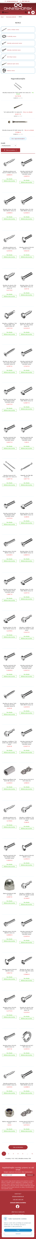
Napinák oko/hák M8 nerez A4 (27, 476)
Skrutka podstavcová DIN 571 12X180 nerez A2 (9, 172)
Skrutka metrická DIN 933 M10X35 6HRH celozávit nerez (26, 667)
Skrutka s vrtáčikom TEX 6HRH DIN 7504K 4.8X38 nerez (26, 819)
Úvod (2, 16)
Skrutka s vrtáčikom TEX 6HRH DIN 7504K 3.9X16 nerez (9, 743)
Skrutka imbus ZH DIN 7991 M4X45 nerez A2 (26, 1084)
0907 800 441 (26, 1)
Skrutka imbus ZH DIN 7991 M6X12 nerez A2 (26, 210)
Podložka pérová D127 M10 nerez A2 (26, 1046)
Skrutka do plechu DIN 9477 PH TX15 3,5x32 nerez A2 (26, 1009)
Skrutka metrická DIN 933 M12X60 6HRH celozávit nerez (9, 439)
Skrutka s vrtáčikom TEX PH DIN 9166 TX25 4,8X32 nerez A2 (9, 325)
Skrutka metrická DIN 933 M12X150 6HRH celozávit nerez (9, 591)
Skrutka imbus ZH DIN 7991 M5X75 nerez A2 (26, 704)
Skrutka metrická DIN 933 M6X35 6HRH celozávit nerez (9, 401)
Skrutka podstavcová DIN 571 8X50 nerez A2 (9, 818)
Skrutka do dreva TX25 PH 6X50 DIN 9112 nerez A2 (27, 971)
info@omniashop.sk (12, 1)
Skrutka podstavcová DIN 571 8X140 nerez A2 (9, 1084)
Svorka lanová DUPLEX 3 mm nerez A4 (26, 1122)
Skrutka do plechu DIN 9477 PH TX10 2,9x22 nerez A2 (26, 325)
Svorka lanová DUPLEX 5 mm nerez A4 (26, 780)
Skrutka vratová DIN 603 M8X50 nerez (26, 856)
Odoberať (30, 1175)
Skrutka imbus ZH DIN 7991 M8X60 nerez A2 (26, 552)
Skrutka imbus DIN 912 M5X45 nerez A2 (9, 1046)
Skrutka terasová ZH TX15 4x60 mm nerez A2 (9, 476)
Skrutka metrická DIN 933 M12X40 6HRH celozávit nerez (9, 515)
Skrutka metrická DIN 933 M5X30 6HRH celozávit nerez (26, 439)
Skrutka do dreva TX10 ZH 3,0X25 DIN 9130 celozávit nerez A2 (9, 363)
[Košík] (33, 12)
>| (32, 1153)
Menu (6, 12)
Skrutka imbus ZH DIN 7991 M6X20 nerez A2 (9, 210)
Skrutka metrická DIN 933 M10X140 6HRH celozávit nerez (26, 173)
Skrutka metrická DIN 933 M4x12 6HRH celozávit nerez (26, 933)
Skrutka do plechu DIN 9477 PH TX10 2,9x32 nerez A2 (9, 287)
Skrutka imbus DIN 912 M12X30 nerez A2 (9, 1008)
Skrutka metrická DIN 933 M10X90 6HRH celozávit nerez (9, 667)
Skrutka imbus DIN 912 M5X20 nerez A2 (9, 552)
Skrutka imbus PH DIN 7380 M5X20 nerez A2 (26, 514)
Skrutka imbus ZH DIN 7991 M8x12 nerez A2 (26, 286)
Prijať (18, 1230)
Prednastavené (6, 145)
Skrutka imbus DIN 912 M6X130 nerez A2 (9, 932)
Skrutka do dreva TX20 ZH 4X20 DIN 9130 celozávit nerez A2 (9, 705)
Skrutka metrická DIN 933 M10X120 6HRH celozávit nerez (26, 363)
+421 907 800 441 (18, 1199)
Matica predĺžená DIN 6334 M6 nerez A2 (9, 780)
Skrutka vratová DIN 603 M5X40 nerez (26, 248)
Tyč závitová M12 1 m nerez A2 (13, 112)
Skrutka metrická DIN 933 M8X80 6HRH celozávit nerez (9, 857)
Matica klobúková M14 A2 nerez (9, 894)
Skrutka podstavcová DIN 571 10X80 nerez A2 (9, 248)
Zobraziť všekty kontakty (18, 1202)
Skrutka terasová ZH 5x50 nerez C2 (12, 130)
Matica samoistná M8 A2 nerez (9, 1122)
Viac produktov (18, 1147)
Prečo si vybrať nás (18, 1214)
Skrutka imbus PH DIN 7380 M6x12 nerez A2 (26, 590)
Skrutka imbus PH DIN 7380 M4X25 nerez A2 (9, 628)
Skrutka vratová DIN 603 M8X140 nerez (9, 970)
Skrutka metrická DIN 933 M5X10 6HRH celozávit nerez (26, 743)
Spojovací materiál (11, 16)
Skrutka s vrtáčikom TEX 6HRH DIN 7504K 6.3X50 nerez (26, 629)
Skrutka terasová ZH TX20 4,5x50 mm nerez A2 (16, 92)
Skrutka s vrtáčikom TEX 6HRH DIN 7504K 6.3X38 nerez (26, 895)
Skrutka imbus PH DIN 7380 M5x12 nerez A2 (26, 400)
